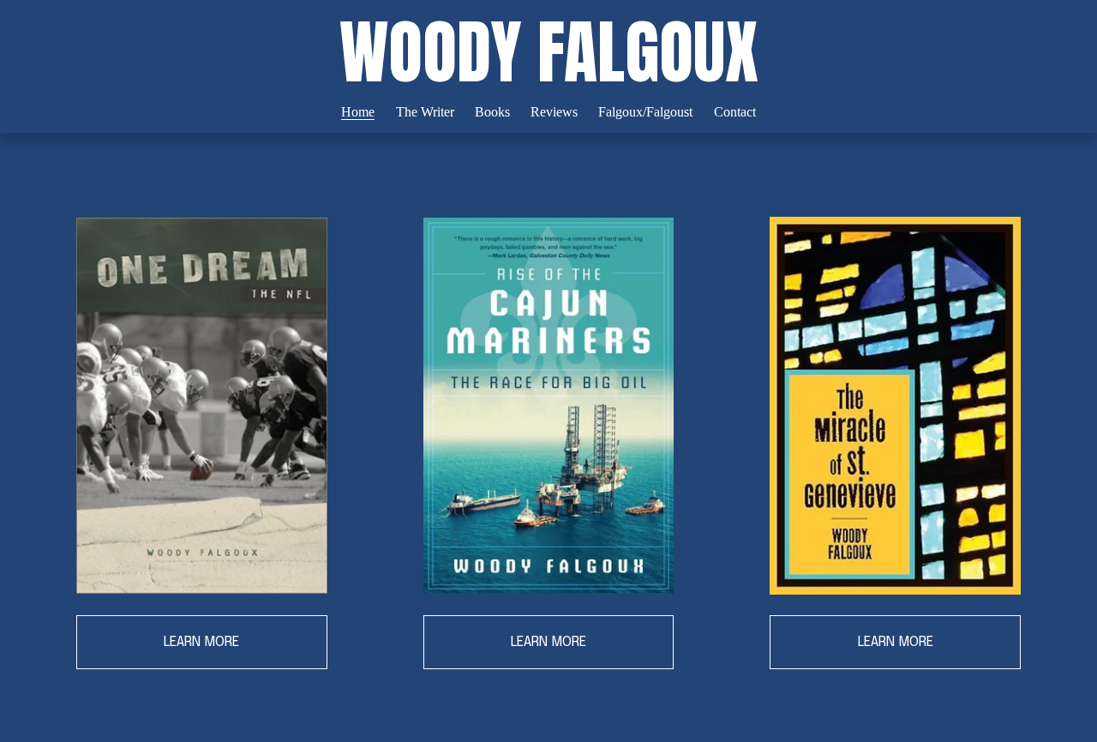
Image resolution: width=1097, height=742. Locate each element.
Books (492, 112)
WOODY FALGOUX (548, 52)
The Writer (425, 112)
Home (358, 112)
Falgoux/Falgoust (645, 112)
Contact (735, 112)
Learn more (201, 642)
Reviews (554, 112)
